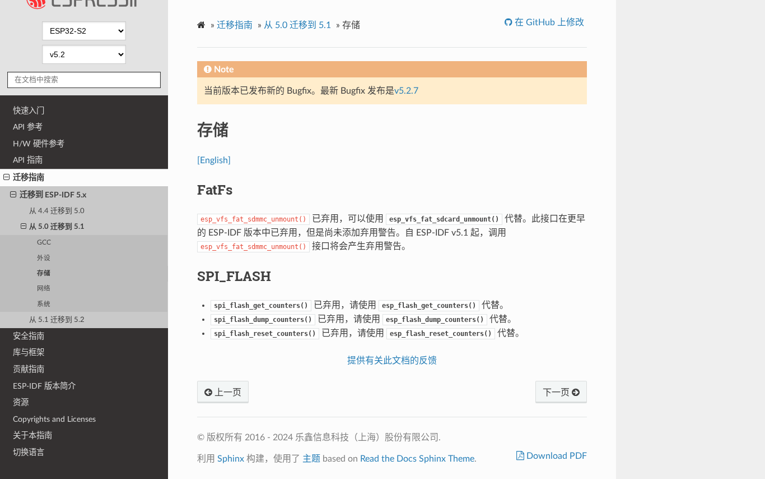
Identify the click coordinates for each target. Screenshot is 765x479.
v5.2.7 (406, 90)
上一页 (226, 392)
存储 (43, 273)
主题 (311, 458)
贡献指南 (28, 369)
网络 (43, 288)
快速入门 (28, 111)
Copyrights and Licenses (54, 419)
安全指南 (28, 336)
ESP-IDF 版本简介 (44, 386)
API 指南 (28, 160)
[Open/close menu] (6, 178)
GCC (44, 242)
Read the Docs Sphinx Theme (417, 458)
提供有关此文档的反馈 (392, 360)
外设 (43, 258)
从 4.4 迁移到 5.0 (57, 211)
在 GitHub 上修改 (548, 22)
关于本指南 (32, 435)
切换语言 (28, 452)
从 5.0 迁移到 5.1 (57, 227)
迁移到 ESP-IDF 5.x (53, 195)
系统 (43, 304)
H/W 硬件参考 (38, 144)
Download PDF (555, 456)
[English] (214, 160)
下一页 (557, 392)
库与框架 (28, 352)
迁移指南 (28, 177)
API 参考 (28, 127)
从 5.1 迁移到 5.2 (57, 320)
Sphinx (230, 458)
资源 (21, 402)
